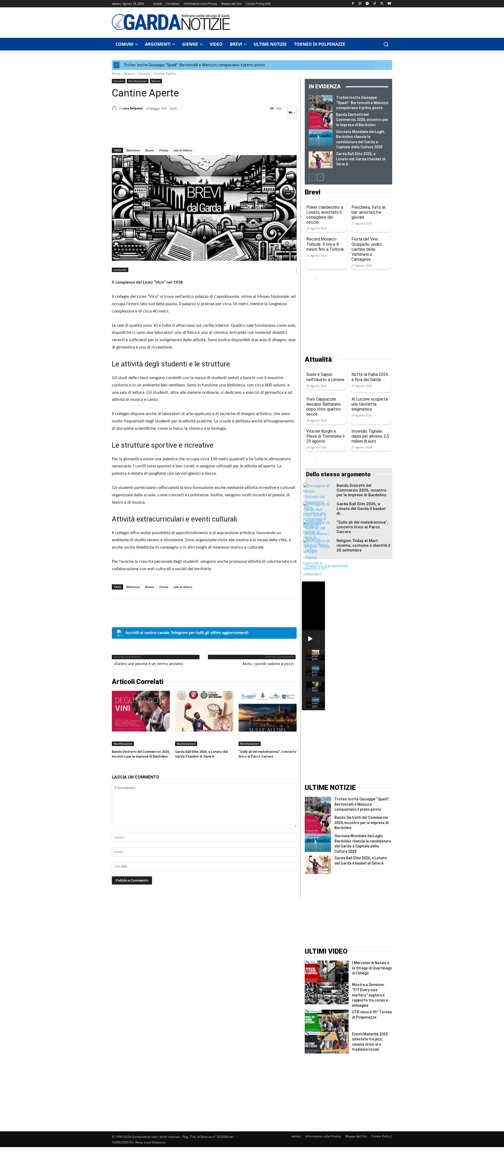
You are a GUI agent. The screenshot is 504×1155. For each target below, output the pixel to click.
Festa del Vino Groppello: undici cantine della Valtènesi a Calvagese (366, 249)
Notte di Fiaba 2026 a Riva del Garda (369, 377)
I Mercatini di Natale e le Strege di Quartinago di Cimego (372, 968)
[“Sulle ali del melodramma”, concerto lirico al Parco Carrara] (268, 711)
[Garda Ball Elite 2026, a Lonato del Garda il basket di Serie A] (204, 711)
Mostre (155, 81)
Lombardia (120, 270)
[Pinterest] (141, 134)
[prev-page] (312, 177)
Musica (129, 73)
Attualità (318, 359)
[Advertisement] (314, 22)
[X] (382, 4)
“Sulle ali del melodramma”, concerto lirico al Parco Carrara (362, 527)
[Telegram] (367, 4)
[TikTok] (375, 4)
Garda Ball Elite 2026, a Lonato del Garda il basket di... (361, 509)
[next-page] (320, 177)
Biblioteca (133, 150)
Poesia (163, 150)
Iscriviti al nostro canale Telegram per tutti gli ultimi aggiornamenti (186, 633)
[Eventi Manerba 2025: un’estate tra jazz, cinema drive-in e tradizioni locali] (327, 1043)
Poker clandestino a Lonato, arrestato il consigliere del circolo (324, 215)
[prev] (379, 65)
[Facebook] (353, 4)
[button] (386, 44)
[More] (165, 134)
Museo (149, 150)
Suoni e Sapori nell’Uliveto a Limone (325, 377)
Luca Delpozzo (132, 108)
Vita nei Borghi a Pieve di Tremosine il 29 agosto (325, 436)
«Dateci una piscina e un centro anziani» (148, 663)
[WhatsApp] (153, 134)
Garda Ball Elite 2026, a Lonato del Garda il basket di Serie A (360, 159)
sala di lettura (183, 150)
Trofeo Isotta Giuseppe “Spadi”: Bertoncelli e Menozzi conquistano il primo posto (194, 65)
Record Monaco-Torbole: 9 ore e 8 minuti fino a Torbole (325, 244)
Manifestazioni (137, 81)
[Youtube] (389, 4)
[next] (387, 65)
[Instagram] (360, 4)
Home (116, 73)
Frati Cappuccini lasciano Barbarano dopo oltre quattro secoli (323, 407)
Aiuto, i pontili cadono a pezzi (267, 663)
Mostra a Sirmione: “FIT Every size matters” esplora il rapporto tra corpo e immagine (370, 995)
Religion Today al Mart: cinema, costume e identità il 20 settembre (363, 545)
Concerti (144, 73)
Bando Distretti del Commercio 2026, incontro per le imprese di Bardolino (362, 120)
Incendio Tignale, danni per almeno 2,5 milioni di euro (370, 436)
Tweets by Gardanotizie (326, 566)
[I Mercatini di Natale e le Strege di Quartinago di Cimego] (327, 971)
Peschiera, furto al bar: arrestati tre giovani (368, 212)
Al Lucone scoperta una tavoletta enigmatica (369, 404)
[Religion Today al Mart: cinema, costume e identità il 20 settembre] (316, 557)
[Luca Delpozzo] (115, 108)
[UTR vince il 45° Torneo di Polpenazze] (327, 1020)
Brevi (312, 192)
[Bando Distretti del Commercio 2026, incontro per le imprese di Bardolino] (141, 711)
